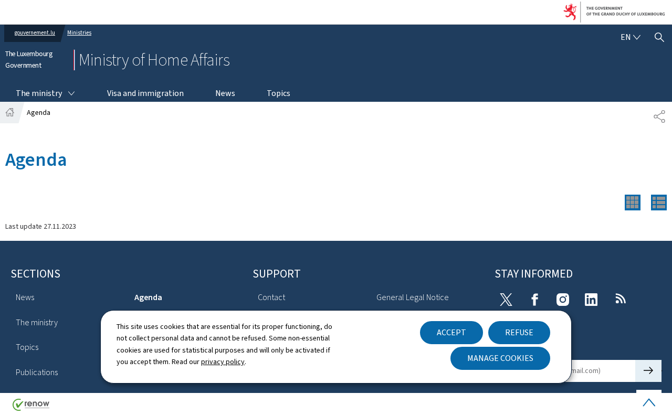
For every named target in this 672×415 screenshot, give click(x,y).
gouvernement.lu (35, 33)
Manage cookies (500, 358)
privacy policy (223, 362)
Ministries (79, 33)
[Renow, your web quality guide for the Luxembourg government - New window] (30, 408)
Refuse (519, 332)
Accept (451, 332)
